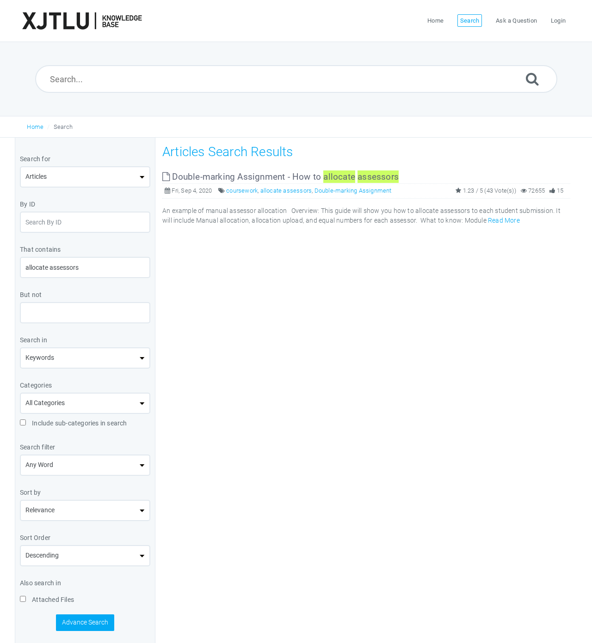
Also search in (40, 583)
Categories (36, 385)
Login (558, 20)
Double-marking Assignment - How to (284, 176)
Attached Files (52, 599)
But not (31, 294)
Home (35, 126)
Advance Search (85, 622)
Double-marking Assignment (353, 190)
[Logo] (82, 21)
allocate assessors (286, 190)
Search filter (38, 447)
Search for (35, 159)
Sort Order (35, 537)
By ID (27, 204)
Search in (33, 340)
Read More (504, 220)
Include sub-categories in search (79, 423)
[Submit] (532, 79)
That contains (40, 249)
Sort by (30, 492)
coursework (242, 190)
